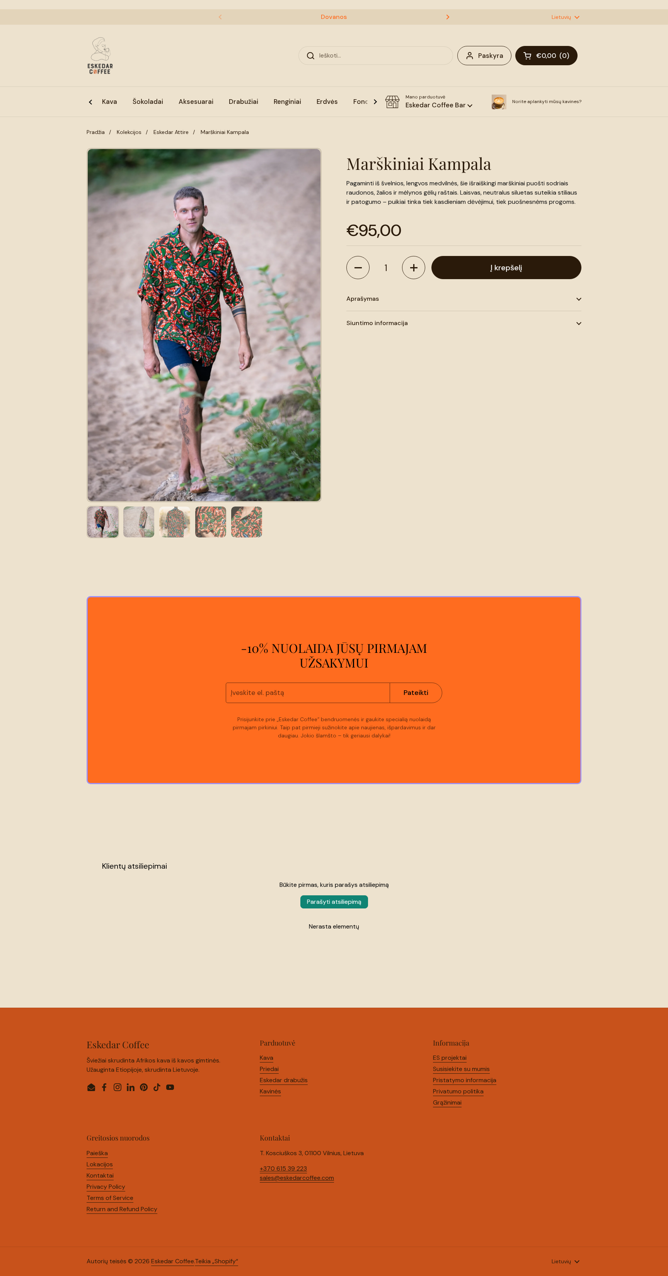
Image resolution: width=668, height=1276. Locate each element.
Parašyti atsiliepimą (334, 902)
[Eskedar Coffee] (100, 55)
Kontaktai (100, 1175)
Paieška (97, 1153)
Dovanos (334, 17)
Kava (266, 1058)
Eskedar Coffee (172, 1261)
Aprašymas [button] (362, 299)
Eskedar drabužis (284, 1080)
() (557, 57)
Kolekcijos (129, 132)
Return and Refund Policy (122, 1209)
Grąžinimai (447, 1102)
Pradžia (96, 132)
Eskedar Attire (171, 132)
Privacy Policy (106, 1187)
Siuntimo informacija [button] (377, 323)
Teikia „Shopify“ (216, 1261)
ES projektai (450, 1058)
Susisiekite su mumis (461, 1069)
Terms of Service (110, 1198)
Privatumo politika (458, 1091)
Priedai (269, 1069)
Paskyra (490, 55)
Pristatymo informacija (464, 1080)
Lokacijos (100, 1164)
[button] (428, 102)
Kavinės (270, 1091)
